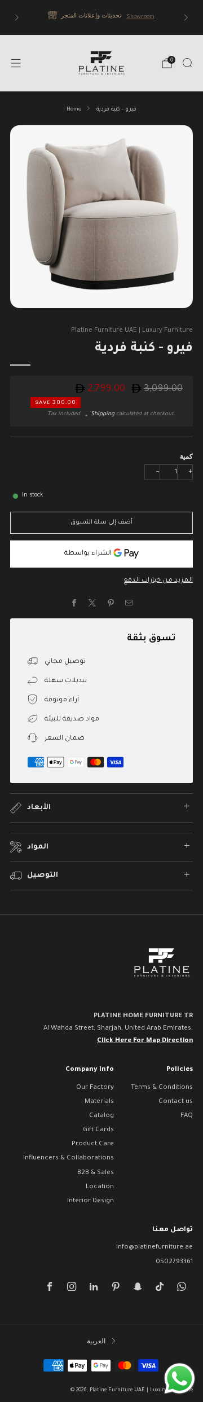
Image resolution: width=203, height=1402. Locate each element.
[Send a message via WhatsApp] (179, 1378)
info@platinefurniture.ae (154, 1247)
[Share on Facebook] (74, 603)
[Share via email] (129, 603)
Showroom (140, 17)
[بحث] (187, 62)
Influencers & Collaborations (68, 1158)
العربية (96, 1341)
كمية (186, 456)
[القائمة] (15, 63)
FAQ (186, 1116)
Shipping (102, 414)
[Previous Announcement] (17, 17)
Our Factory (95, 1088)
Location (100, 1187)
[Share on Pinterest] (111, 603)
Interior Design (90, 1201)
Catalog (101, 1116)
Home (74, 110)
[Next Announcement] (186, 17)
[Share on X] (92, 603)
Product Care (93, 1144)
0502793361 (174, 1262)
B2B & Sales (95, 1173)
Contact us (175, 1102)
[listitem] (101, 17)
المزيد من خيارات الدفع (158, 580)
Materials (99, 1102)
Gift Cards (98, 1130)
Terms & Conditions (162, 1088)
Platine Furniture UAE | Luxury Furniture (132, 331)
